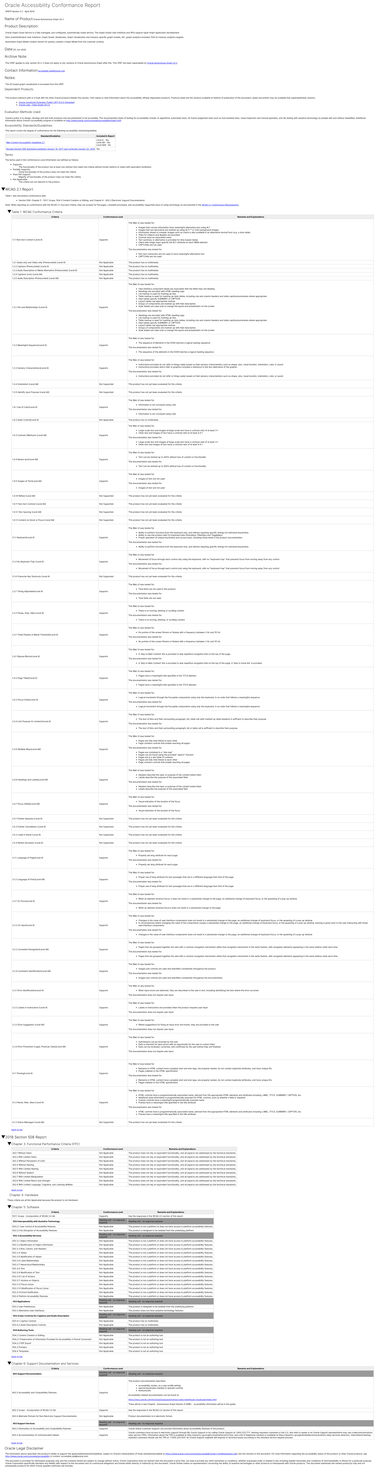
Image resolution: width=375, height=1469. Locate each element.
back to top (17, 1129)
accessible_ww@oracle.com (51, 71)
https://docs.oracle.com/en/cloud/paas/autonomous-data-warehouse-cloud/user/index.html (172, 1399)
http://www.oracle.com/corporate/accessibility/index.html (93, 120)
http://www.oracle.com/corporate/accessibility (27, 1456)
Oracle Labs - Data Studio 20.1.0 (34, 105)
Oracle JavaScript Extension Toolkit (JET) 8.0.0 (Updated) (47, 102)
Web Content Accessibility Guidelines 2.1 (25, 142)
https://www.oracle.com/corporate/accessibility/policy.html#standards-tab (201, 1453)
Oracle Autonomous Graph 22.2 (162, 63)
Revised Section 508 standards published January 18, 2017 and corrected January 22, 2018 (50, 149)
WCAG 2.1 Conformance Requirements (220, 205)
